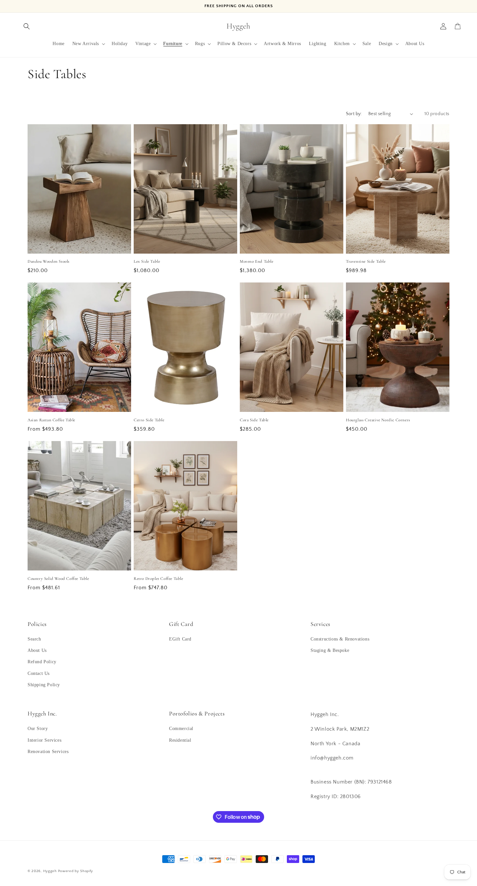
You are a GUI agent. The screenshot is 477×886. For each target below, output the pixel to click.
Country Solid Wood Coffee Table (58, 578)
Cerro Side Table (149, 420)
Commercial (181, 728)
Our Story (38, 728)
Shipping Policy (44, 684)
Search (34, 639)
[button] (26, 26)
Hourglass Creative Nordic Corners (378, 420)
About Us (37, 650)
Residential (180, 740)
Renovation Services (48, 751)
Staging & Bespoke (330, 650)
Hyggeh (50, 871)
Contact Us (39, 673)
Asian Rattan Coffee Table (51, 420)
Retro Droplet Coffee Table (158, 578)
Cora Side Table (254, 420)
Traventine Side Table (366, 261)
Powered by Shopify (75, 871)
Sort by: (354, 113)
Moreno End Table (257, 261)
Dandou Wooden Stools (48, 261)
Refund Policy (42, 661)
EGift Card (180, 639)
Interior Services (44, 740)
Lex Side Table (147, 261)
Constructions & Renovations (340, 639)
